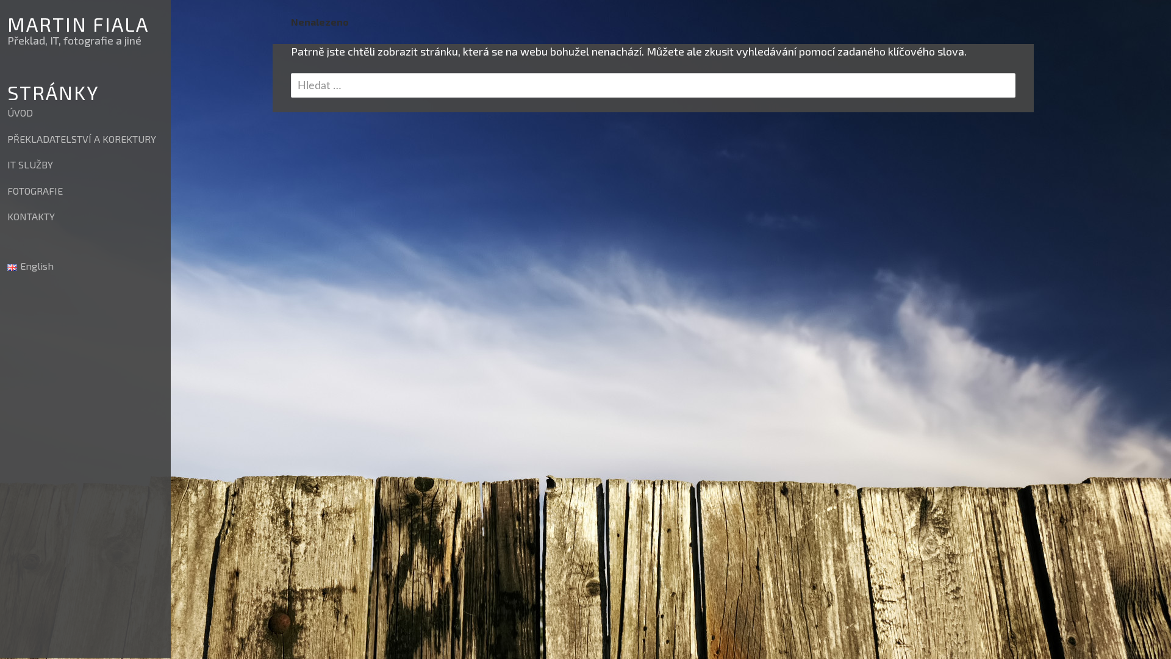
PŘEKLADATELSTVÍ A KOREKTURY (81, 139)
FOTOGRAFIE (35, 190)
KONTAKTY (31, 216)
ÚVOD (20, 112)
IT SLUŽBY (30, 164)
